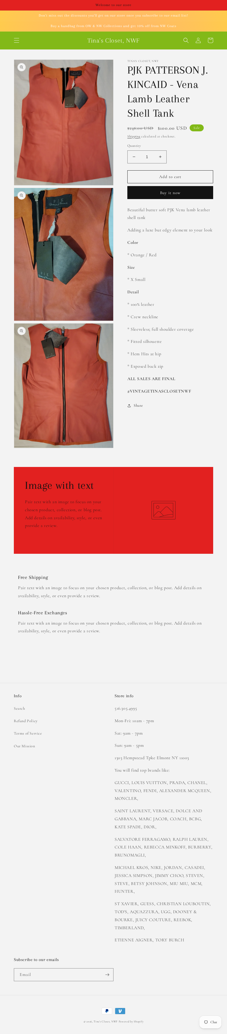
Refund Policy (26, 721)
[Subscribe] (107, 974)
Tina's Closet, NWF (106, 1021)
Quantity (134, 145)
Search (19, 708)
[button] (17, 40)
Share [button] (138, 405)
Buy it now (170, 192)
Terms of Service (28, 733)
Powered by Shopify (131, 1021)
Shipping (133, 136)
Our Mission (24, 746)
